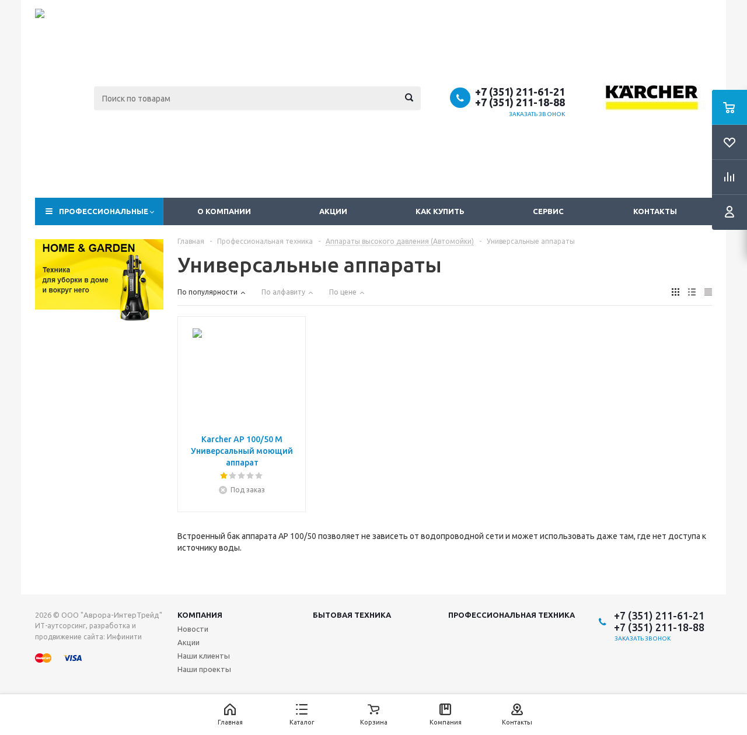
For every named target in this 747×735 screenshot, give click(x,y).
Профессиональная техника (511, 615)
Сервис (548, 211)
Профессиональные (103, 211)
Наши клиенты (203, 656)
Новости (192, 629)
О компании (224, 211)
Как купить (440, 211)
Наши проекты (204, 669)
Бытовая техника (352, 615)
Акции (333, 211)
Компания (199, 615)
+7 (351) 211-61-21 (520, 91)
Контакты (655, 211)
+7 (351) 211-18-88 (520, 102)
